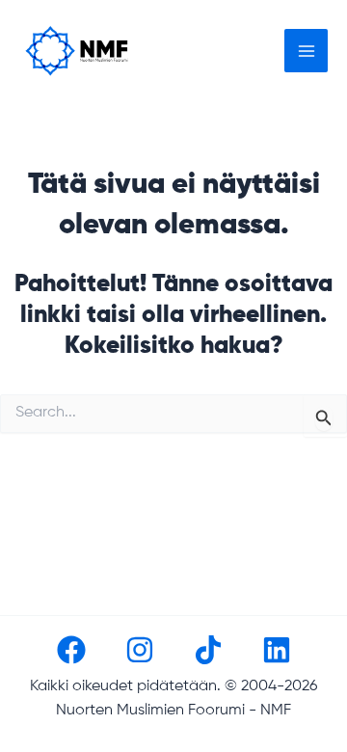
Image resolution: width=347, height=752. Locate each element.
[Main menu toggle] (306, 50)
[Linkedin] (276, 649)
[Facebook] (71, 649)
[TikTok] (208, 649)
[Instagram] (139, 649)
